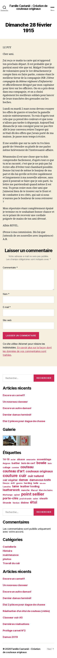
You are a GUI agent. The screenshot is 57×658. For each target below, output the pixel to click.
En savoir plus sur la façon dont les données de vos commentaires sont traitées (27, 351)
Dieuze (6, 483)
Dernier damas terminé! (17, 414)
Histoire (7, 550)
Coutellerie (9, 546)
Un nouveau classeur (15, 401)
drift (13, 483)
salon (35, 499)
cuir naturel (36, 476)
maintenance (11, 555)
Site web (7, 320)
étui (33, 502)
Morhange (8, 495)
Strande (7, 502)
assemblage (44, 459)
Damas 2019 (10, 637)
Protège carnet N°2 (14, 630)
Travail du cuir (11, 563)
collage (6, 467)
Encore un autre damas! (17, 408)
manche (25, 490)
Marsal (34, 490)
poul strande (26, 499)
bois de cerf (28, 463)
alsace (21, 459)
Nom (6, 294)
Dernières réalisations (16, 624)
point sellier (32, 494)
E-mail (7, 307)
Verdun (16, 503)
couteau (26, 467)
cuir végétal (10, 479)
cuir (22, 475)
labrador (43, 483)
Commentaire (10, 267)
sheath (43, 498)
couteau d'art (13, 471)
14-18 (6, 459)
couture (10, 475)
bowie (41, 463)
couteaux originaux (39, 471)
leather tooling (29, 486)
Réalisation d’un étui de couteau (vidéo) (26, 611)
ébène (25, 502)
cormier (15, 467)
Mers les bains (45, 490)
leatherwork (11, 490)
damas (23, 480)
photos (7, 559)
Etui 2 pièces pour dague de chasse (24, 421)
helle (35, 483)
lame (15, 486)
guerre (19, 483)
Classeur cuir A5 (13, 617)
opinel (17, 495)
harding (28, 483)
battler (16, 463)
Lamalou (7, 487)
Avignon (6, 463)
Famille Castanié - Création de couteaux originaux (29, 7)
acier (13, 459)
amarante (31, 459)
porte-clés (10, 498)
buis (50, 463)
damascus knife (40, 480)
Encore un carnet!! (14, 395)
